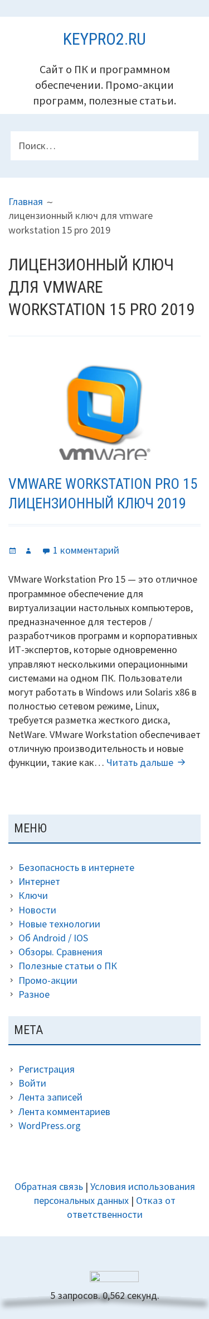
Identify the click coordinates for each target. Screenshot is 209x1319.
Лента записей (50, 1097)
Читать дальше (147, 762)
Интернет (39, 881)
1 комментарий (86, 550)
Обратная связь (48, 1186)
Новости (37, 909)
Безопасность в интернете (76, 867)
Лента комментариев (64, 1111)
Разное (34, 994)
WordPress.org (49, 1125)
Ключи (33, 895)
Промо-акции (47, 980)
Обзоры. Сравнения (60, 951)
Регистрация (46, 1069)
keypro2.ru (104, 39)
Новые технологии (59, 923)
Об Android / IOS (53, 937)
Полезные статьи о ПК (67, 965)
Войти (32, 1083)
